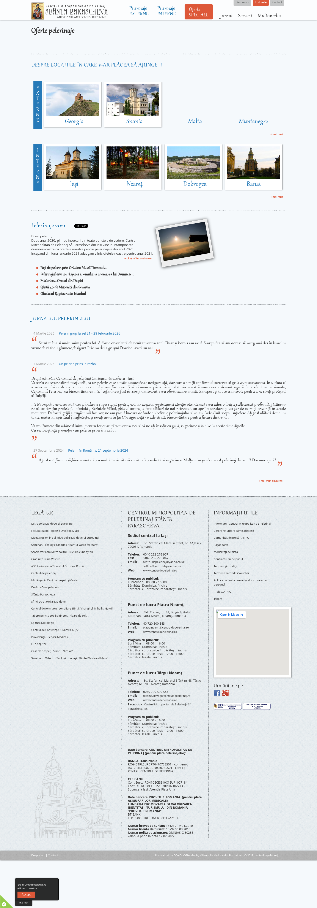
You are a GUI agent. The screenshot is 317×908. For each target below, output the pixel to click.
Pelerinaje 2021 (48, 226)
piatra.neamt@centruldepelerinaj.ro (169, 624)
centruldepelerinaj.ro (268, 847)
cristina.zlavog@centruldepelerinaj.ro (170, 691)
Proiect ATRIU (223, 586)
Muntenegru (254, 121)
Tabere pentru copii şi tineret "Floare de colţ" (63, 607)
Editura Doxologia (44, 613)
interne (37, 167)
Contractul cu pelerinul (230, 558)
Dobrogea (195, 184)
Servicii (245, 16)
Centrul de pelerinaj (45, 566)
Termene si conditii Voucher (234, 570)
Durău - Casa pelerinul (47, 579)
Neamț (135, 184)
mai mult (23, 902)
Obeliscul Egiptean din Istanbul (63, 294)
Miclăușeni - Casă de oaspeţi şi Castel (58, 573)
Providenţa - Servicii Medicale (52, 626)
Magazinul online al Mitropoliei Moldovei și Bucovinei (69, 535)
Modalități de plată (227, 551)
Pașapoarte (222, 545)
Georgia (74, 121)
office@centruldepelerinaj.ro (165, 565)
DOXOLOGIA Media (186, 847)
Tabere (218, 592)
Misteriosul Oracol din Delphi (62, 281)
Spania (134, 121)
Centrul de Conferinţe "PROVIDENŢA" (58, 620)
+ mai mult (276, 134)
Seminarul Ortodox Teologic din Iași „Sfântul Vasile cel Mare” (70, 646)
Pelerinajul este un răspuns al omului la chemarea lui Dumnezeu (87, 274)
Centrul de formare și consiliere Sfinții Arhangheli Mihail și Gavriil (73, 599)
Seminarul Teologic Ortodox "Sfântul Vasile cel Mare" (69, 542)
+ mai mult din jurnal (271, 481)
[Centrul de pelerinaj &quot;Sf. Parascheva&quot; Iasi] (69, 18)
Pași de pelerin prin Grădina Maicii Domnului (73, 268)
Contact (53, 847)
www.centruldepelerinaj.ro (162, 568)
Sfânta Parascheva (44, 585)
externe (37, 104)
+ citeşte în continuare (138, 258)
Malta (195, 121)
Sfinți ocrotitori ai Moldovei (50, 591)
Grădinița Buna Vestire (47, 554)
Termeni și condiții (227, 564)
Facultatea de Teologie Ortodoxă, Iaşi (57, 529)
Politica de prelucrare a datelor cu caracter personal (238, 578)
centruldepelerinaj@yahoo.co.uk (166, 561)
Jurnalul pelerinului (61, 319)
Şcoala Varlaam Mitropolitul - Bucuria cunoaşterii (66, 548)
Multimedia (269, 16)
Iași (74, 184)
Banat (254, 184)
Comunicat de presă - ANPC (234, 539)
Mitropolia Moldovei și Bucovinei (54, 523)
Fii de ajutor (40, 632)
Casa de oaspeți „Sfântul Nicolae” (55, 638)
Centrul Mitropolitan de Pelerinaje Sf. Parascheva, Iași (163, 699)
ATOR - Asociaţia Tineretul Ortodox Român (61, 560)
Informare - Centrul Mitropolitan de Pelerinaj (239, 525)
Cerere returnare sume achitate (237, 533)
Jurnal (226, 16)
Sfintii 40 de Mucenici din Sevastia (65, 287)
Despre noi (38, 847)
